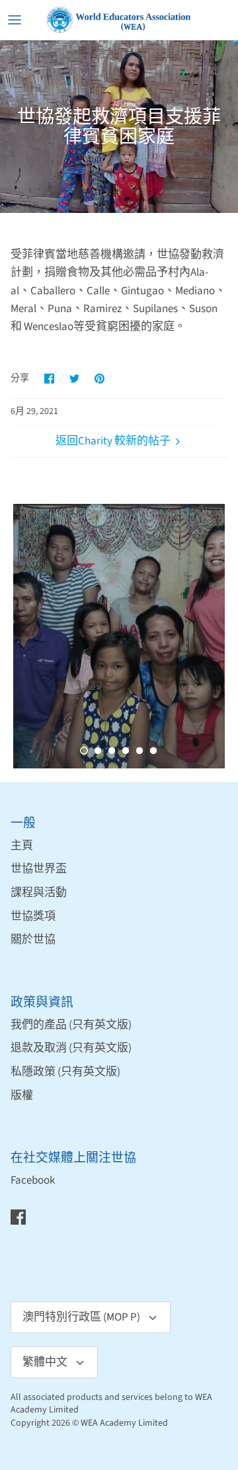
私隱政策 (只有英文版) (65, 1072)
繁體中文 (44, 1362)
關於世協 (33, 940)
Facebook (33, 1180)
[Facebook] (18, 1217)
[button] (84, 750)
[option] (119, 636)
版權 (22, 1096)
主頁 (22, 846)
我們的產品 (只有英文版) (71, 1025)
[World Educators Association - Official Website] (119, 20)
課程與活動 (39, 893)
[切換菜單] (14, 19)
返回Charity (84, 441)
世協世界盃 (39, 869)
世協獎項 (33, 916)
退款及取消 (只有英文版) (71, 1048)
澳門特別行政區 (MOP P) (81, 1317)
